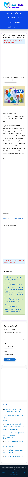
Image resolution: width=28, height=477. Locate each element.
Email (6, 351)
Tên (5, 343)
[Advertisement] (14, 61)
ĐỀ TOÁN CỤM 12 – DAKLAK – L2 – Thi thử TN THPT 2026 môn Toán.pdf (13, 309)
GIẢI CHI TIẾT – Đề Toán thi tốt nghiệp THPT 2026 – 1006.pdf (14, 280)
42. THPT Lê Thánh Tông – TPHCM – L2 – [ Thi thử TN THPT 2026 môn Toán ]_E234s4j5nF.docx (13, 444)
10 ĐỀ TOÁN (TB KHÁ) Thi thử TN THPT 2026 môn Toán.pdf (14, 302)
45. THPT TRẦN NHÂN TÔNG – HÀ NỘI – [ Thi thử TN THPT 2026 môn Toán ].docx (14, 418)
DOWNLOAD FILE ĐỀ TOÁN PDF (13, 218)
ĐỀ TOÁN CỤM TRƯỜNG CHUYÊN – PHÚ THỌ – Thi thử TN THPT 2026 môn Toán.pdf (14, 287)
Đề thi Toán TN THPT (16, 40)
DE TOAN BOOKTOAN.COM (17, 260)
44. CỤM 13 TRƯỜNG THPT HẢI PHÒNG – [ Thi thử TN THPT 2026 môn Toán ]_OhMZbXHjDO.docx (13, 427)
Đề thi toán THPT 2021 (9, 262)
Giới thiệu (4, 472)
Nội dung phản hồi (10, 330)
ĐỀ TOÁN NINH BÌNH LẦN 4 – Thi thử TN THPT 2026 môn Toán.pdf (14, 294)
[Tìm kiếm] (20, 27)
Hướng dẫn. (15, 474)
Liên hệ (9, 472)
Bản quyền (15, 472)
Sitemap (21, 472)
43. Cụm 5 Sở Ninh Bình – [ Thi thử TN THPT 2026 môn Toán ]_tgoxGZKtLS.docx (13, 435)
